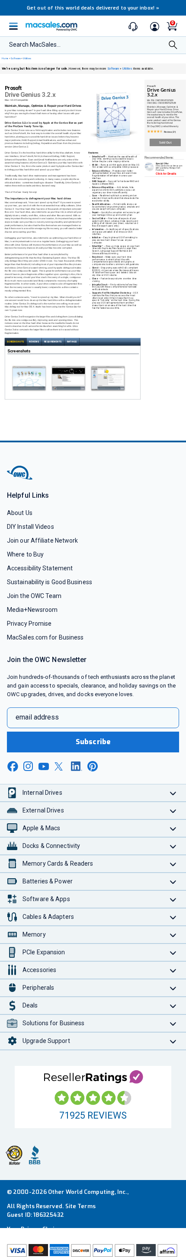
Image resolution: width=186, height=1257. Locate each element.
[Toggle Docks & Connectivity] (173, 846)
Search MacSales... (35, 44)
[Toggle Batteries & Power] (173, 881)
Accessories (39, 969)
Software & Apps (46, 899)
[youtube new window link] (43, 766)
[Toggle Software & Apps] (173, 899)
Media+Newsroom (32, 609)
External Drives (43, 810)
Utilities (27, 58)
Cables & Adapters (48, 916)
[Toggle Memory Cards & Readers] (173, 863)
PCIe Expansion (43, 952)
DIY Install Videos (30, 526)
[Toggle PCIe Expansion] (173, 952)
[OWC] (20, 478)
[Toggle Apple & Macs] (173, 828)
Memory (34, 934)
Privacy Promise (29, 623)
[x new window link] (60, 766)
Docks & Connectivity (51, 845)
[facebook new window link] (12, 766)
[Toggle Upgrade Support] (173, 1041)
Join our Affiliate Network (42, 540)
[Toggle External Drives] (173, 810)
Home (5, 58)
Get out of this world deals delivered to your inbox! (93, 8)
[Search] (173, 46)
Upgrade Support (46, 1040)
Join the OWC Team (34, 595)
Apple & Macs (41, 828)
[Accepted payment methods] (93, 1250)
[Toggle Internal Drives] (173, 792)
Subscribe (93, 741)
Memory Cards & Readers (57, 863)
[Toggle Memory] (173, 934)
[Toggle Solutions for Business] (173, 1023)
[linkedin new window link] (76, 766)
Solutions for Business (53, 1023)
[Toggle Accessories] (173, 970)
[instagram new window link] (28, 766)
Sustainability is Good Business (49, 582)
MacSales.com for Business (45, 637)
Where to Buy (25, 554)
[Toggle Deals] (173, 1005)
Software (16, 58)
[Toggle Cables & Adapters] (173, 916)
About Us (19, 512)
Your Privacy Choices (35, 1229)
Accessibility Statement (40, 568)
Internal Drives (42, 792)
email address (37, 717)
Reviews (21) (170, 131)
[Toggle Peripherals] (173, 987)
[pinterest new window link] (92, 766)
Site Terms (80, 1206)
